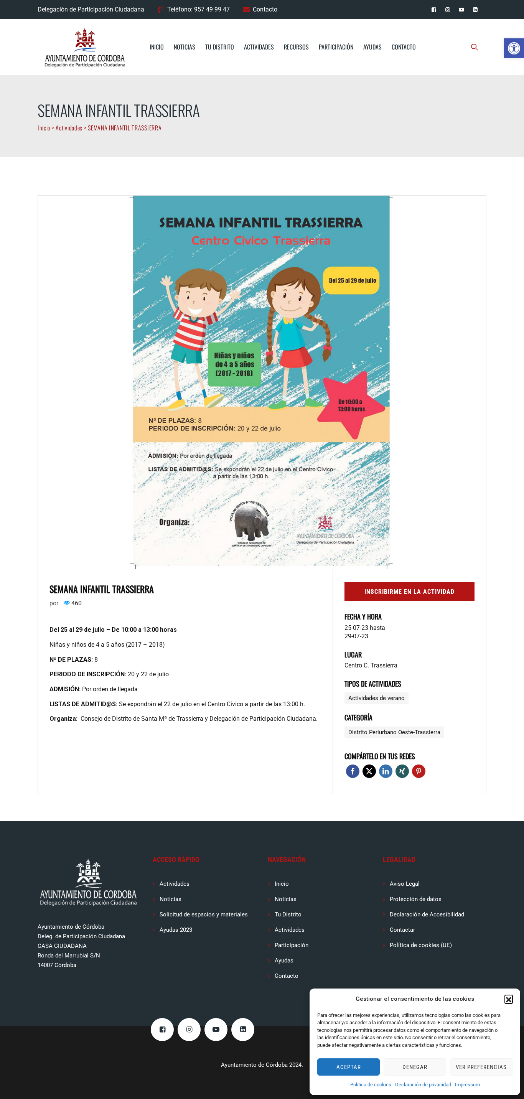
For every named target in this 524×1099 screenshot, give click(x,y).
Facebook (352, 771)
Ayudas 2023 (176, 929)
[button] (514, 48)
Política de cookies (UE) (421, 945)
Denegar (414, 1067)
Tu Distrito (219, 46)
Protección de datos (416, 899)
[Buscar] (475, 47)
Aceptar (348, 1067)
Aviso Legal (405, 883)
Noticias (184, 46)
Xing (402, 771)
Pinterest (418, 771)
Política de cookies (370, 1084)
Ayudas (372, 46)
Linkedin (385, 771)
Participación (336, 46)
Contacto (265, 9)
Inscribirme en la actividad (409, 591)
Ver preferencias (481, 1067)
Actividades (259, 46)
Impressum (467, 1084)
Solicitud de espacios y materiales (204, 914)
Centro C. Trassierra (370, 665)
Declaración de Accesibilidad (427, 914)
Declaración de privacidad (423, 1084)
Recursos (296, 46)
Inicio (157, 46)
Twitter (369, 771)
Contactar (402, 929)
